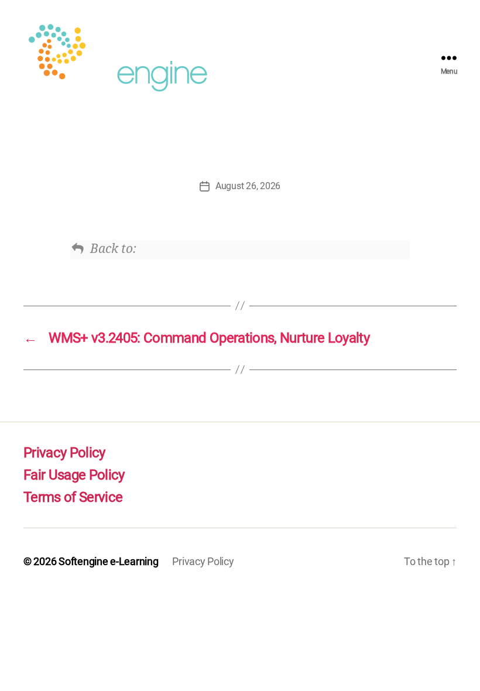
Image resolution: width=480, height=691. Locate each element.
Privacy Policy (64, 452)
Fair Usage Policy (74, 475)
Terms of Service (72, 497)
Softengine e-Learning (108, 561)
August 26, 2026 (247, 185)
